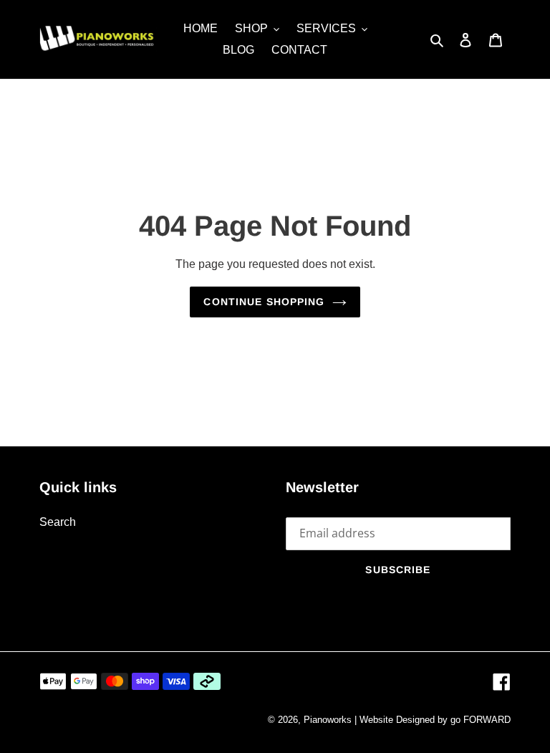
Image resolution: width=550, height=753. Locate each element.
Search (57, 522)
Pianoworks (328, 719)
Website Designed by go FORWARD (435, 719)
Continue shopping (263, 301)
